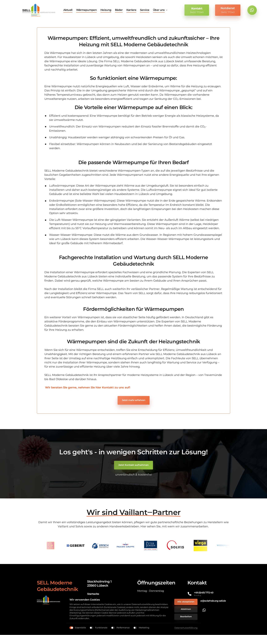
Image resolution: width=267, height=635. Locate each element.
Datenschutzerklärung (185, 627)
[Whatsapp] (252, 10)
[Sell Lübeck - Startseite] (38, 10)
